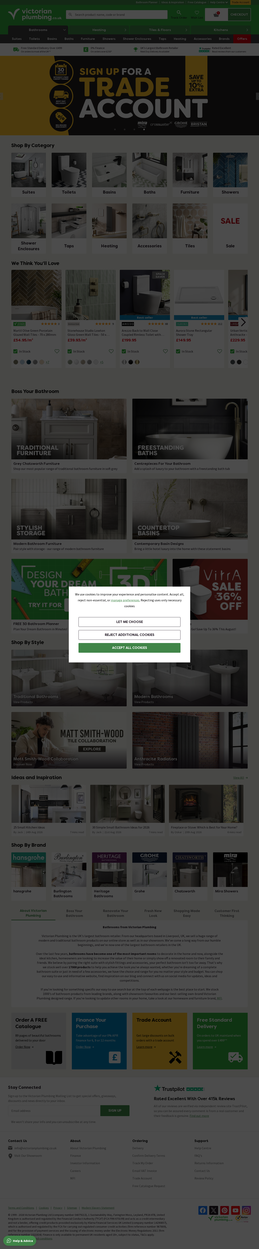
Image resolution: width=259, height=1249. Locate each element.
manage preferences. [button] (125, 600)
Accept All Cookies (129, 648)
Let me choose (129, 622)
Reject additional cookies (129, 635)
